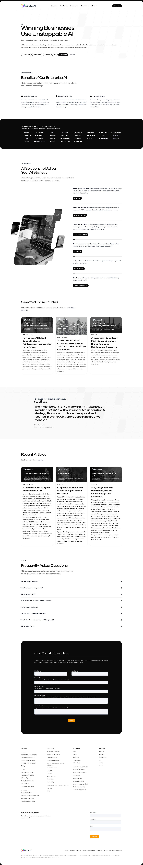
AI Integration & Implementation (30, 795)
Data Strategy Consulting (28, 760)
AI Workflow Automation (53, 754)
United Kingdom (77, 778)
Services (53, 5)
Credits (78, 850)
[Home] (28, 6)
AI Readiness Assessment (28, 757)
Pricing (23, 766)
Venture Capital (77, 760)
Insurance (49, 773)
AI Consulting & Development (29, 754)
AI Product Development (27, 772)
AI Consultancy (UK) (78, 781)
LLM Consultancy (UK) (79, 787)
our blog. (41, 460)
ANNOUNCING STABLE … (56, 399)
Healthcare (50, 770)
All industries (76, 763)
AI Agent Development (27, 780)
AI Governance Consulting (28, 763)
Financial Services (52, 767)
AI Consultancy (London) (79, 789)
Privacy (66, 850)
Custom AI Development (28, 786)
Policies (72, 850)
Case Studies (102, 757)
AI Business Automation (27, 798)
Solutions (63, 5)
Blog (100, 760)
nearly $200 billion (63, 104)
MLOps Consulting (26, 792)
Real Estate (50, 779)
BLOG (40, 399)
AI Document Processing (53, 751)
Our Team (101, 754)
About (93, 5)
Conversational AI (52, 757)
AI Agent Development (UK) (80, 784)
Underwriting (50, 782)
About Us (101, 751)
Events (100, 763)
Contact (101, 765)
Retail (48, 791)
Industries (73, 5)
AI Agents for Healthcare (79, 772)
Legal (74, 751)
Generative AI (25, 783)
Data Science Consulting (28, 801)
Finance (75, 754)
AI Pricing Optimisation (53, 760)
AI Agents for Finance (78, 769)
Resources (84, 5)
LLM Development (26, 778)
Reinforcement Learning (27, 775)
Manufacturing (51, 776)
